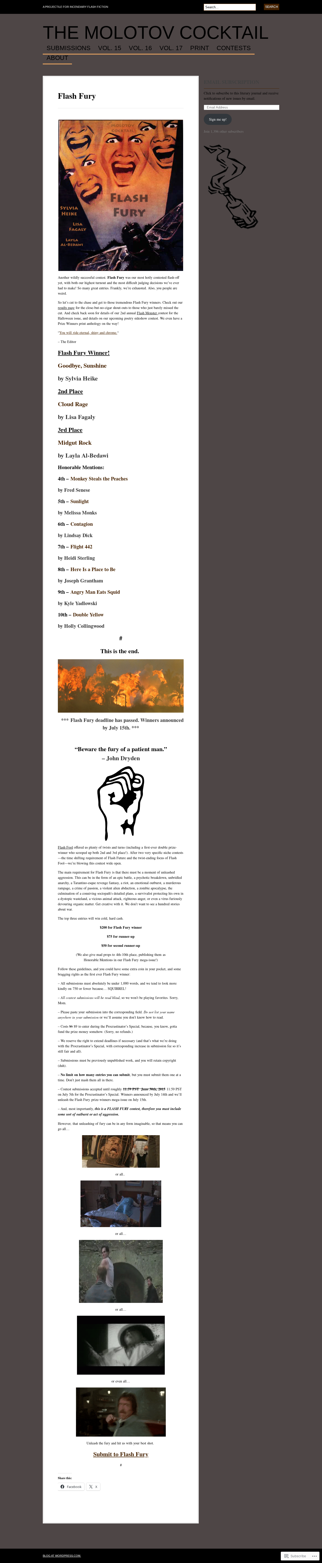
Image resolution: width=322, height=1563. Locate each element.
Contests (234, 48)
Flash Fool (65, 847)
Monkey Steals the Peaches (99, 478)
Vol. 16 (140, 48)
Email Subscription (231, 82)
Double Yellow (88, 614)
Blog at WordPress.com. (62, 1555)
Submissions (69, 48)
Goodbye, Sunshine (82, 365)
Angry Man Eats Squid (95, 592)
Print (199, 48)
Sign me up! (218, 119)
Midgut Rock (75, 442)
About (57, 58)
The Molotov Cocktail (156, 32)
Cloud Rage (73, 403)
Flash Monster (147, 312)
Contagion (81, 524)
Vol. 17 (171, 48)
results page (66, 307)
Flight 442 (81, 546)
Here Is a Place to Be (92, 569)
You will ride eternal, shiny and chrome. (88, 332)
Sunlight (79, 501)
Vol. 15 (109, 48)
